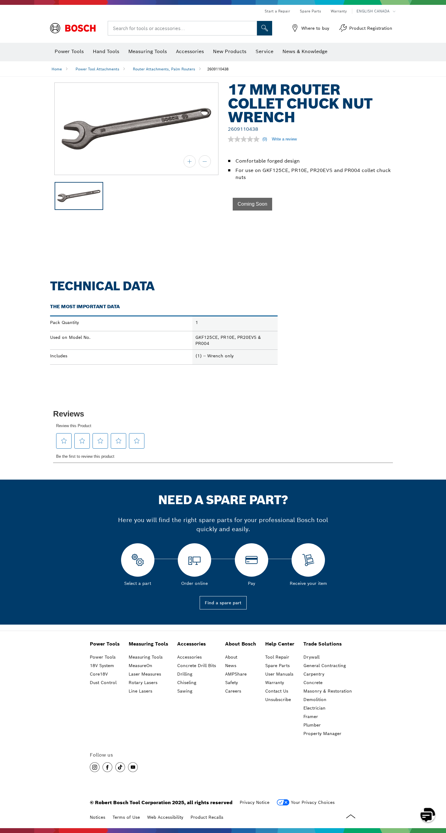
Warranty (339, 11)
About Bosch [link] (240, 644)
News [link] (230, 665)
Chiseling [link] (186, 682)
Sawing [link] (184, 691)
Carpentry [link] (313, 674)
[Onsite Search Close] (251, 28)
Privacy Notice (254, 802)
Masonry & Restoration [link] (327, 691)
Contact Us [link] (276, 691)
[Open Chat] (428, 815)
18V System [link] (102, 665)
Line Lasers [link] (140, 691)
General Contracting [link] (324, 665)
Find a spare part (223, 602)
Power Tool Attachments (97, 69)
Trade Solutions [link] (322, 644)
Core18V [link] (99, 674)
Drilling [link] (184, 674)
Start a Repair (277, 11)
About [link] (231, 657)
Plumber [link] (312, 725)
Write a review (284, 139)
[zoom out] (205, 161)
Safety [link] (231, 682)
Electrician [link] (314, 708)
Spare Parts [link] (277, 665)
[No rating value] (245, 139)
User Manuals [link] (279, 674)
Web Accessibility (165, 817)
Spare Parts (310, 11)
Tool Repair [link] (277, 657)
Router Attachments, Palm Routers (164, 69)
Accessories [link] (191, 644)
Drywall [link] (311, 657)
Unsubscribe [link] (278, 699)
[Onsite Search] (264, 28)
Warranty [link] (274, 682)
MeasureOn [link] (140, 665)
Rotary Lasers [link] (143, 682)
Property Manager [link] (322, 733)
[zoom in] (190, 161)
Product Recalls (207, 817)
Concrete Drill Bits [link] (196, 665)
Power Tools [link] (105, 644)
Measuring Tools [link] (148, 644)
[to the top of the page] (437, 797)
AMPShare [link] (236, 674)
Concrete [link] (313, 682)
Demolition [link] (314, 699)
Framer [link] (310, 716)
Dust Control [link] (103, 682)
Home (57, 69)
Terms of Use (126, 817)
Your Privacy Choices (313, 802)
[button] (252, 204)
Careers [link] (233, 691)
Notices (97, 817)
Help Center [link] (279, 644)
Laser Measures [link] (145, 674)
